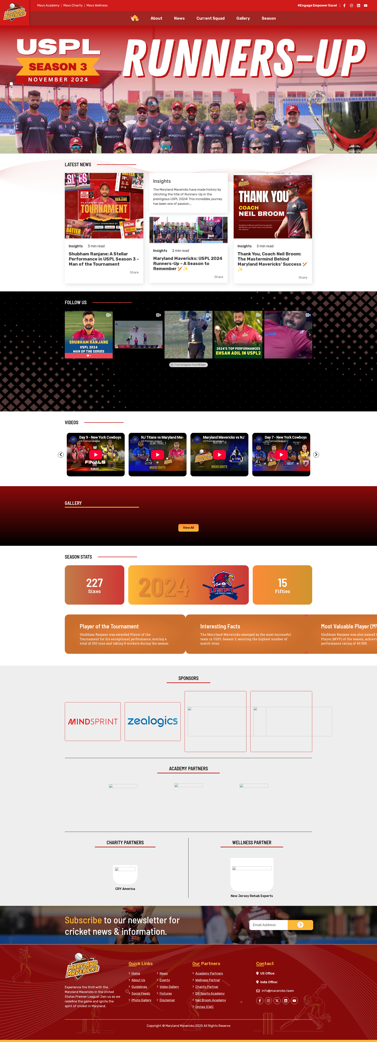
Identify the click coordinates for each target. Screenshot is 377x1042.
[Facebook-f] (344, 5)
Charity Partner (206, 987)
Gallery (243, 18)
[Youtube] (365, 5)
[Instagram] (351, 5)
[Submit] (300, 925)
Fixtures (166, 993)
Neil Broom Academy (210, 1000)
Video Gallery (169, 987)
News (179, 18)
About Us (138, 980)
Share (134, 272)
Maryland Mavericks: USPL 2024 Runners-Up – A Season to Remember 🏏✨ (187, 263)
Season (269, 18)
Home (136, 973)
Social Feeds (141, 993)
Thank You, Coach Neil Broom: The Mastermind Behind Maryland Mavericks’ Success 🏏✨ (273, 261)
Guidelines (139, 987)
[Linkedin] (358, 5)
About (156, 18)
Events (165, 980)
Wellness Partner (207, 980)
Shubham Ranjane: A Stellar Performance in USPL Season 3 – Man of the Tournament (104, 259)
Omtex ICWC (204, 1007)
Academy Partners (209, 973)
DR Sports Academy (210, 993)
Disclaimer (167, 1000)
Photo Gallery (141, 1000)
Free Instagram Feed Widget (190, 364)
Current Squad (211, 18)
